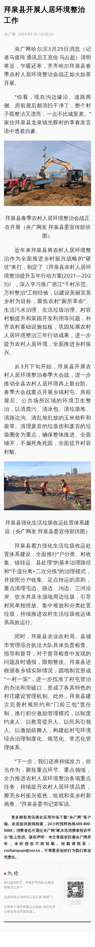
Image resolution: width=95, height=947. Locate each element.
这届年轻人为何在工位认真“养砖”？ (29, 897)
